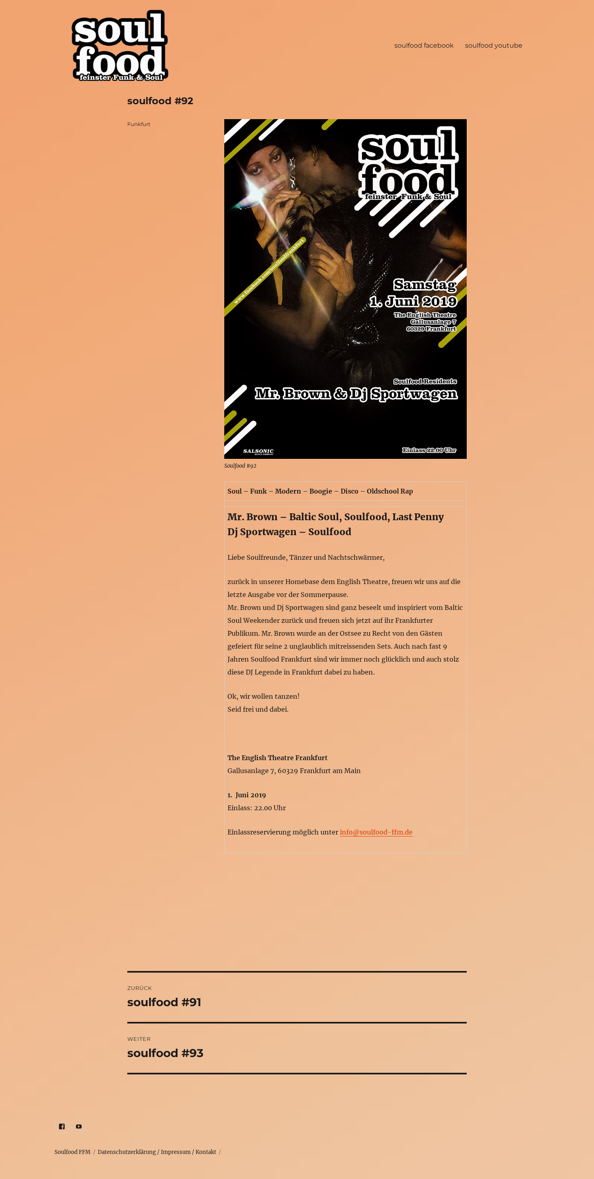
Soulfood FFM (73, 1152)
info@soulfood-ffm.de (376, 832)
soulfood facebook (424, 45)
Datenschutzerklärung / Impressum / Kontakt (157, 1152)
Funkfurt (138, 124)
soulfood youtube (493, 45)
